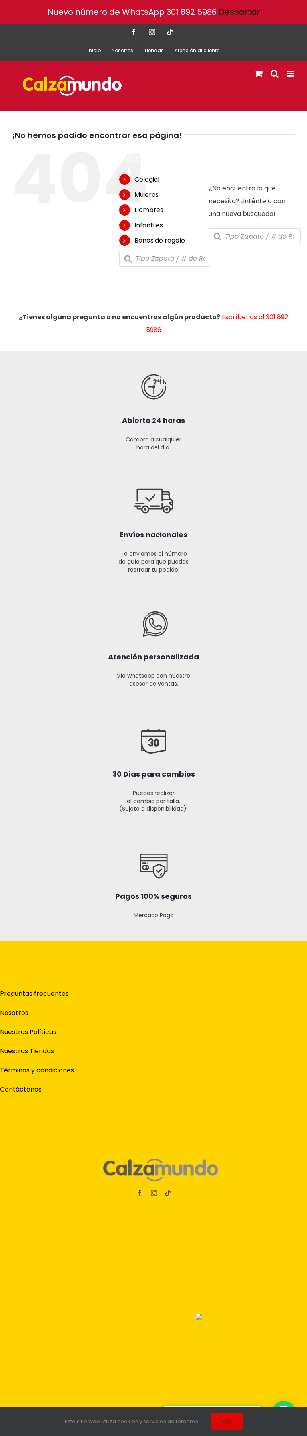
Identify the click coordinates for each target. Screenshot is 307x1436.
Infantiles (148, 225)
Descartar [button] (239, 12)
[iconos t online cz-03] (153, 590)
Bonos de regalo (159, 240)
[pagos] (251, 1316)
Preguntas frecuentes (34, 993)
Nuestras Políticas (28, 1031)
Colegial (146, 179)
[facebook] (139, 1193)
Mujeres (146, 194)
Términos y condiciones (37, 1070)
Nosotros (14, 1012)
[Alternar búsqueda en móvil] (275, 73)
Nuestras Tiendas (27, 1051)
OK (227, 1421)
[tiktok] (168, 1193)
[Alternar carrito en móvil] (259, 73)
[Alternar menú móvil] (291, 73)
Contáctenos (21, 1089)
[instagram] (154, 1193)
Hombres (148, 209)
